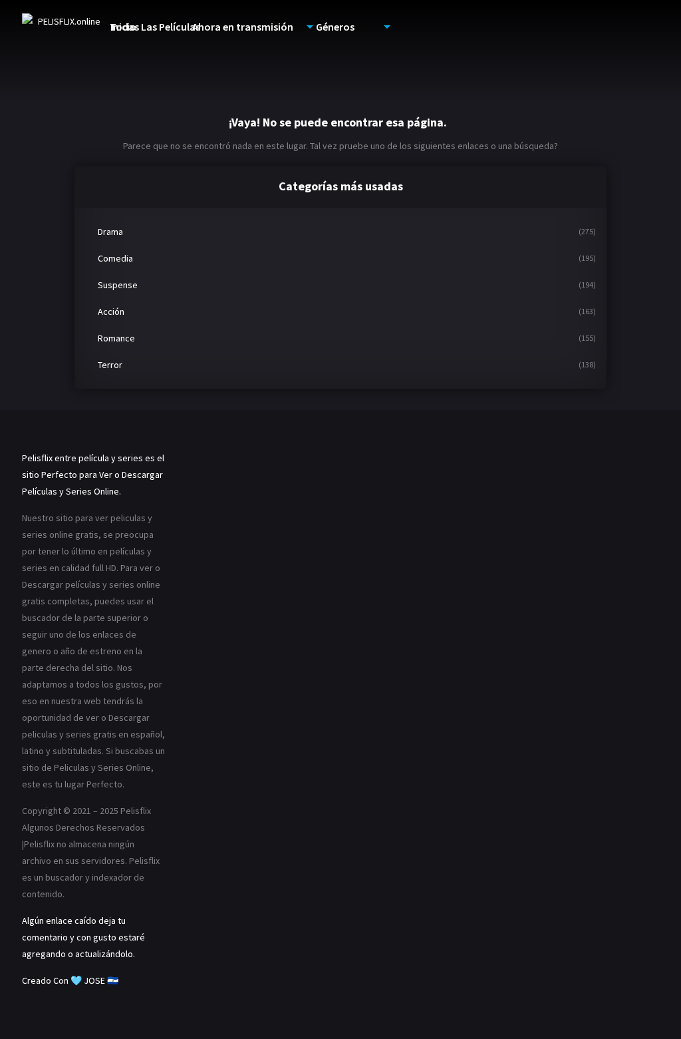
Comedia (115, 258)
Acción (111, 311)
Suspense (118, 285)
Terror (110, 365)
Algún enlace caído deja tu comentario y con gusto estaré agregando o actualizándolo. (83, 937)
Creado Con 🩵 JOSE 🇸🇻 (70, 980)
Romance (116, 338)
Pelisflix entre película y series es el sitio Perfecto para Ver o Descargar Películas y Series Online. (93, 474)
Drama (110, 232)
